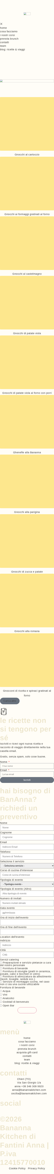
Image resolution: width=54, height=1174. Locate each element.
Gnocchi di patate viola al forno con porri (27, 393)
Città (3, 950)
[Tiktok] (8, 1109)
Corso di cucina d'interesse (16, 870)
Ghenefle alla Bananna (27, 452)
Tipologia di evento (11, 880)
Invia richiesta (27, 1010)
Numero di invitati (10, 898)
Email (4, 770)
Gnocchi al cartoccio (27, 154)
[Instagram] (4, 1109)
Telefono (5, 852)
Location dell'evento (12, 937)
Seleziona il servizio (12, 861)
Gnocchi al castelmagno (27, 273)
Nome (4, 762)
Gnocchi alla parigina (27, 512)
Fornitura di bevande (12, 987)
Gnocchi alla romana (27, 631)
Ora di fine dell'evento (13, 927)
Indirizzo (5, 940)
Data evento (7, 908)
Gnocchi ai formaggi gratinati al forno (27, 214)
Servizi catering (9, 959)
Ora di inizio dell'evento (14, 917)
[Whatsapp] (1, 1109)
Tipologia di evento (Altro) (15, 889)
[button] (10, 701)
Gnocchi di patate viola (27, 333)
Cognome (6, 832)
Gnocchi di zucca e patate (27, 571)
